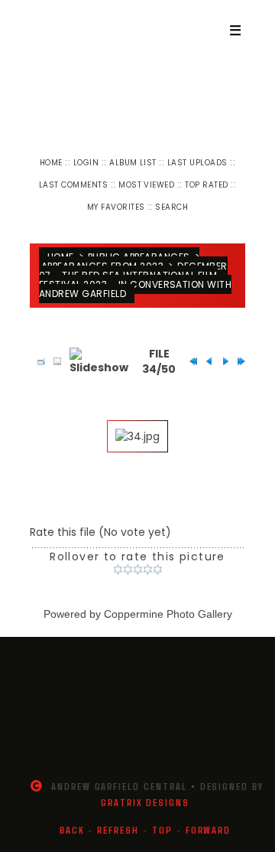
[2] (128, 569)
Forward (208, 830)
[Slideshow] (99, 361)
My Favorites (116, 207)
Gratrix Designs (145, 802)
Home (51, 162)
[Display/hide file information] (53, 361)
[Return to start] (189, 361)
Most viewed (146, 185)
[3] (138, 569)
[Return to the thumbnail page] (37, 361)
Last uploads (197, 162)
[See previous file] (205, 361)
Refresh (118, 830)
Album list (133, 162)
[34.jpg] (137, 436)
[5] (158, 569)
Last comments (73, 185)
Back (72, 830)
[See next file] (221, 361)
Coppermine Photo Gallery (168, 614)
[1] (118, 569)
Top (162, 830)
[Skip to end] (237, 361)
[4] (148, 569)
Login (86, 162)
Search (171, 207)
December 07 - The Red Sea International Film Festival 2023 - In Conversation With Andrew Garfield (135, 280)
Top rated (206, 185)
